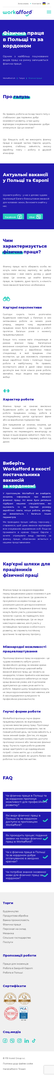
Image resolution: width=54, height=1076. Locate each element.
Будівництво (11, 911)
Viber (32, 217)
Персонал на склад (14, 929)
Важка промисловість (16, 920)
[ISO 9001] (16, 1013)
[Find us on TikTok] (34, 1041)
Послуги (8, 942)
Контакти (36, 3)
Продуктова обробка (15, 915)
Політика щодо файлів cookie (18, 1063)
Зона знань (23, 3)
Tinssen (22, 1069)
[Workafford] (18, 13)
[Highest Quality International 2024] (24, 999)
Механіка (8, 933)
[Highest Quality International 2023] (10, 999)
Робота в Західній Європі (18, 968)
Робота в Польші (13, 972)
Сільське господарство (17, 937)
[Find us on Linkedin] (26, 1041)
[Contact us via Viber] (12, 1041)
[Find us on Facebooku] (5, 1041)
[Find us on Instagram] (19, 1041)
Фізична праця (12, 924)
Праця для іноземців (15, 964)
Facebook (10, 217)
